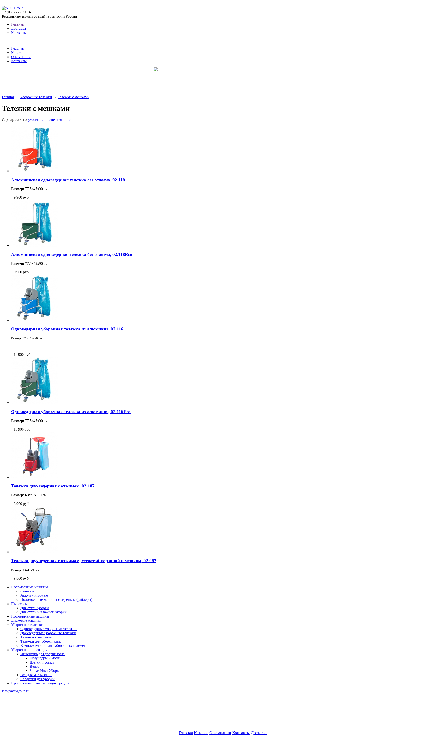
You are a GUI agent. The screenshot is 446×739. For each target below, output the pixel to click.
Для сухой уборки (34, 608)
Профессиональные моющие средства (41, 683)
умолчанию (37, 120)
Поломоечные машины (29, 587)
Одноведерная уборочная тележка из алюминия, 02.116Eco (71, 411)
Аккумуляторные (34, 595)
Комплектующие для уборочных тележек (53, 645)
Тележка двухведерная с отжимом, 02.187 (53, 486)
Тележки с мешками (73, 97)
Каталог (17, 53)
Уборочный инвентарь (29, 650)
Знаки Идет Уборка (45, 671)
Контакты (19, 33)
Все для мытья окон (36, 675)
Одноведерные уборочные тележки (48, 629)
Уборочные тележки (36, 97)
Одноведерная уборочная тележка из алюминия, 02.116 (67, 329)
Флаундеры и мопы (45, 658)
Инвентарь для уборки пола (42, 654)
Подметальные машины (30, 616)
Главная (17, 24)
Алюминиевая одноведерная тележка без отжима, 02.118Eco (71, 254)
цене (51, 120)
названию (63, 120)
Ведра (34, 666)
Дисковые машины (26, 620)
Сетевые (27, 591)
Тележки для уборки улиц (40, 641)
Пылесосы (19, 604)
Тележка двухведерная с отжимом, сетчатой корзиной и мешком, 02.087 (83, 560)
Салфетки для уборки (37, 679)
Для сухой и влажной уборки (43, 612)
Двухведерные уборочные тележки (48, 633)
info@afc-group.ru (15, 691)
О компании (21, 57)
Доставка (18, 28)
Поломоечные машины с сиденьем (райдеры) (56, 600)
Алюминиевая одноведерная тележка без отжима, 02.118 (68, 179)
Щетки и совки (42, 662)
